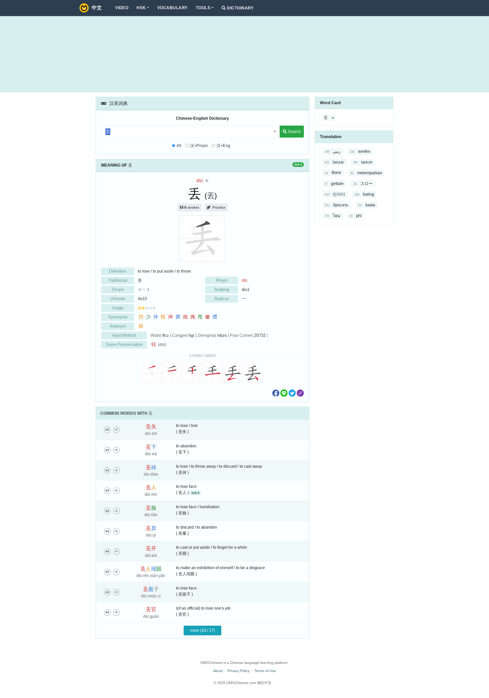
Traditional (117, 280)
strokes (191, 207)
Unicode (117, 299)
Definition (117, 271)
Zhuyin (118, 289)
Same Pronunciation (124, 344)
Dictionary (240, 8)
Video (121, 8)
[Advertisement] (244, 54)
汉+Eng (223, 145)
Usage (118, 308)
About (218, 671)
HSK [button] (141, 8)
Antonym (118, 326)
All (178, 145)
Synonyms (117, 317)
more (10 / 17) (202, 630)
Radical (222, 299)
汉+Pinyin (199, 145)
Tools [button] (203, 8)
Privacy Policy (238, 671)
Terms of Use (265, 671)
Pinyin (221, 280)
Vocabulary (172, 8)
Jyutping (221, 289)
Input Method (124, 335)
